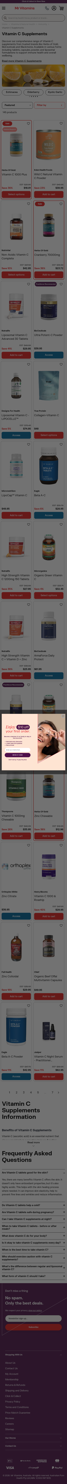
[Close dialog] (63, 716)
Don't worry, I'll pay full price (18, 759)
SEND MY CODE (18, 755)
